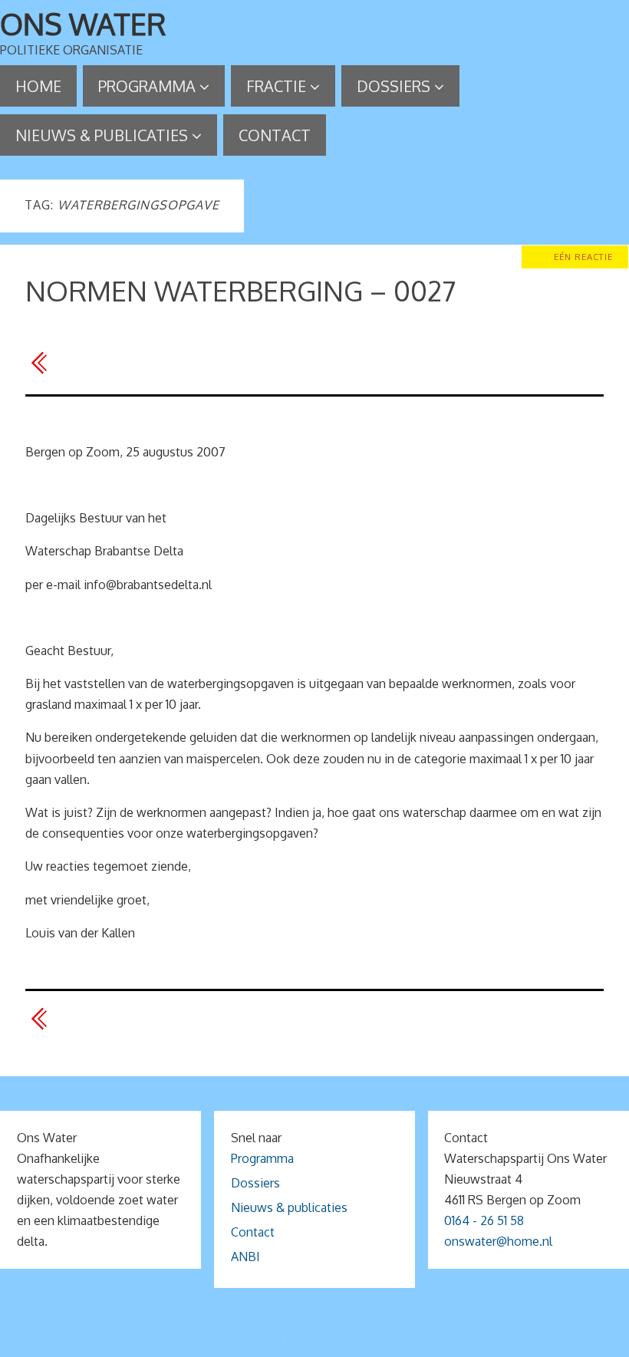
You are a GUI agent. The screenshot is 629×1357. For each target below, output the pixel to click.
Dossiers (255, 1183)
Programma (262, 1158)
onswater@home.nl (498, 1241)
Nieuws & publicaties (289, 1207)
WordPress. (405, 1339)
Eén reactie (583, 256)
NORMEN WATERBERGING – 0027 (240, 290)
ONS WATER (83, 24)
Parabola (340, 1339)
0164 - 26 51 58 (484, 1220)
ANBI (245, 1256)
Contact (253, 1232)
